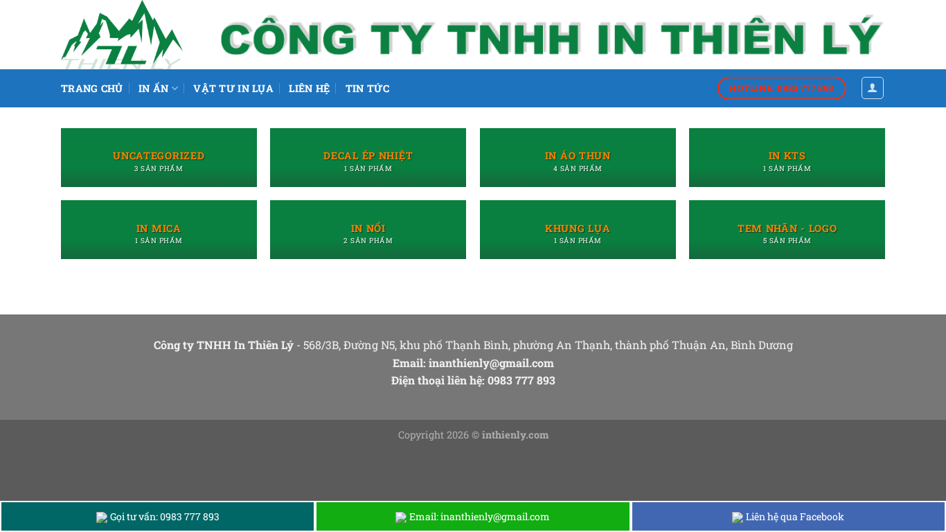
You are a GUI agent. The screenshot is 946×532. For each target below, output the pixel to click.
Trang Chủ (92, 88)
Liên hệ (309, 88)
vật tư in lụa (233, 88)
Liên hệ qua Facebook (795, 516)
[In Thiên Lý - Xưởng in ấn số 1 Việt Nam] (130, 34)
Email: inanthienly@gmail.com (479, 516)
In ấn (153, 88)
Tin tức (367, 88)
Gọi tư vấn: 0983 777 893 (165, 516)
